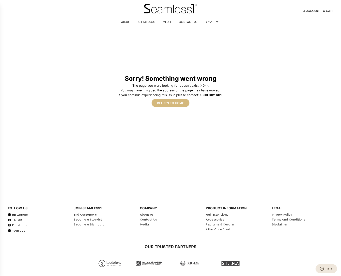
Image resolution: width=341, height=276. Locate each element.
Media (167, 22)
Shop (209, 22)
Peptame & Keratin (220, 224)
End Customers (85, 215)
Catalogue (146, 22)
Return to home (170, 103)
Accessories (215, 220)
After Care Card (218, 229)
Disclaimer (280, 224)
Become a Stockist (88, 220)
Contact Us (188, 22)
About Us (147, 215)
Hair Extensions (217, 215)
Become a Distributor (90, 224)
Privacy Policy (282, 215)
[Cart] (328, 11)
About (126, 22)
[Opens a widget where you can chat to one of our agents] (326, 269)
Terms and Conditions (288, 220)
